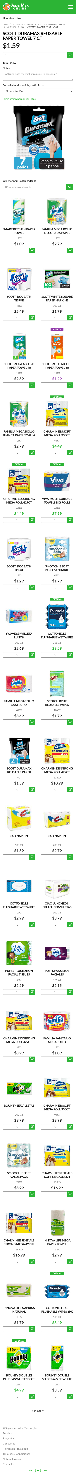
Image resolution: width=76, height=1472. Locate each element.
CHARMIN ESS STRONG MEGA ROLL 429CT (19, 500)
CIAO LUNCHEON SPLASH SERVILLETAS (57, 905)
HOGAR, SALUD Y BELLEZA (24, 24)
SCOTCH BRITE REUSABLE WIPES (57, 702)
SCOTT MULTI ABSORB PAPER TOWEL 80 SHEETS (57, 367)
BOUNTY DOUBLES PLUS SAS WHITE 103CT (19, 1377)
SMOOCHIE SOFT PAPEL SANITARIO (57, 568)
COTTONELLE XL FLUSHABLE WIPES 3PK (57, 1309)
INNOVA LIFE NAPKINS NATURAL (19, 1309)
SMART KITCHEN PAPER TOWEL (19, 230)
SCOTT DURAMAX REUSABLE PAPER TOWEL (19, 772)
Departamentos (12, 17)
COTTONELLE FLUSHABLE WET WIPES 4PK (57, 637)
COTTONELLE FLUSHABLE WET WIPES (19, 905)
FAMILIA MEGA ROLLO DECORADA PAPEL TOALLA (57, 232)
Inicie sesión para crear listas (19, 98)
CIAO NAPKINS (19, 836)
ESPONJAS (11, 27)
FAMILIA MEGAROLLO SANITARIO (19, 702)
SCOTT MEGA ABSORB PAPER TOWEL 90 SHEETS (19, 367)
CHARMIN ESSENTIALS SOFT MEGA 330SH (57, 1174)
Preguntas (8, 1438)
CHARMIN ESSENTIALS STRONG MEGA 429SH (19, 1242)
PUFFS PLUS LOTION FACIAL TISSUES (19, 972)
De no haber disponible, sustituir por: (24, 85)
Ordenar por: (19, 180)
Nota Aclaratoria (12, 1458)
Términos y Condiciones (16, 1453)
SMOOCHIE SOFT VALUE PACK (19, 1174)
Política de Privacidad (15, 1448)
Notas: (6, 68)
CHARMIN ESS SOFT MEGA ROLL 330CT (57, 433)
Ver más (37, 1410)
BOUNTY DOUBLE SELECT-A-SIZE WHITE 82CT (57, 1378)
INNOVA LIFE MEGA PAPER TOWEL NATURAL (57, 1243)
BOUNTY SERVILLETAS (19, 1105)
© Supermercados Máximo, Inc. (20, 1428)
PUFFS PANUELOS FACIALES (57, 972)
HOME (5, 24)
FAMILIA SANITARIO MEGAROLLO (57, 1040)
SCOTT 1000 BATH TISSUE (19, 298)
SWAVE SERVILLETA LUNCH (19, 635)
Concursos (9, 1443)
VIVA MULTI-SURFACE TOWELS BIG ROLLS (57, 500)
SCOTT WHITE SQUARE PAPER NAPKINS (57, 298)
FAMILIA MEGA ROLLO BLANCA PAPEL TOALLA (19, 433)
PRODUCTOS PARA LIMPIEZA (52, 24)
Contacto (8, 1464)
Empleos (8, 1433)
